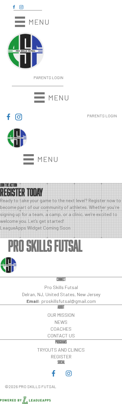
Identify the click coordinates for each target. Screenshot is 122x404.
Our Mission (61, 315)
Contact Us (61, 335)
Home (68, 173)
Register (61, 356)
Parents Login (48, 77)
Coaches (61, 329)
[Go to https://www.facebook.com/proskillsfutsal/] (14, 6)
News (61, 322)
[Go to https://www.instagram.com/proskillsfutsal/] (21, 6)
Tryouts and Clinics (61, 350)
